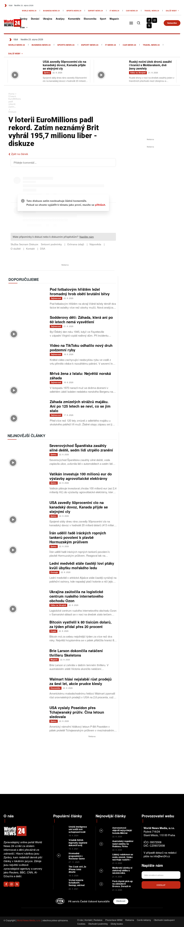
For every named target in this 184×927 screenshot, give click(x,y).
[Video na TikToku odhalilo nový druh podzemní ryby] (27, 355)
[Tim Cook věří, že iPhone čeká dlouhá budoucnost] (61, 868)
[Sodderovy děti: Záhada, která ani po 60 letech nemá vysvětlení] (27, 327)
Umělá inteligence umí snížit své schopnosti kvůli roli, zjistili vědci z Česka (78, 832)
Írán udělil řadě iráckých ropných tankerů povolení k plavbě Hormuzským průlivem (77, 537)
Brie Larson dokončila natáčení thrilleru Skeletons (76, 653)
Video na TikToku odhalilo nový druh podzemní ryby (81, 347)
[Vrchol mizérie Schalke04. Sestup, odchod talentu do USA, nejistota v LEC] (61, 882)
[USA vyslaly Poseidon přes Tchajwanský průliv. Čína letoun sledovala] (27, 717)
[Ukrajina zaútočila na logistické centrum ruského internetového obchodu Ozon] (27, 601)
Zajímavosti (56, 298)
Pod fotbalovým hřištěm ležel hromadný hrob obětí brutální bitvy (80, 291)
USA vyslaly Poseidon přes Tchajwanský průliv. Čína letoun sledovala (76, 712)
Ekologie (54, 572)
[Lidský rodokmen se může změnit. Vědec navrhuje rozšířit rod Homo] (104, 857)
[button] (138, 23)
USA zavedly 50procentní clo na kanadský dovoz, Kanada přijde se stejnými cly (64, 65)
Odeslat (161, 884)
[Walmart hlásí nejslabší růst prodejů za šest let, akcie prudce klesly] (27, 689)
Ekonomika (55, 688)
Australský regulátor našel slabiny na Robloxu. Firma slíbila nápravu (123, 844)
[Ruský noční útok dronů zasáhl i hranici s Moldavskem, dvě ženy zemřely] (111, 70)
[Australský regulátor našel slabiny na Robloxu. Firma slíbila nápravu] (104, 844)
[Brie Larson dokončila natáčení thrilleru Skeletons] (27, 660)
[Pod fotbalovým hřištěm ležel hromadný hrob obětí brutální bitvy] (27, 299)
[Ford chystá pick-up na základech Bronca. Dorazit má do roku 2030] (104, 884)
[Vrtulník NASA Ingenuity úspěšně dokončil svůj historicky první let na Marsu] (61, 842)
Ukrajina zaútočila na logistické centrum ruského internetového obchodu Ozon (76, 596)
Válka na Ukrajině (138, 72)
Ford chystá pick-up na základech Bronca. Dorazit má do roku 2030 (122, 885)
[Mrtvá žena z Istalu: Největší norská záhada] (27, 383)
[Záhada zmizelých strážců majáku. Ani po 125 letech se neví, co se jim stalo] (27, 411)
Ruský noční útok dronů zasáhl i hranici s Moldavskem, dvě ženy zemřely (150, 65)
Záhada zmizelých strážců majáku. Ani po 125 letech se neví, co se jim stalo (80, 406)
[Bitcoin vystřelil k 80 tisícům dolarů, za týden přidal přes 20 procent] (27, 632)
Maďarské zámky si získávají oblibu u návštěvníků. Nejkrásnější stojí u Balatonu (122, 873)
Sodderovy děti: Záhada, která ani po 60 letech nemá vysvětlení (81, 319)
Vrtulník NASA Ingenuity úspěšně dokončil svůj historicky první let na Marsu (78, 845)
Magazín (54, 659)
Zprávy (47, 72)
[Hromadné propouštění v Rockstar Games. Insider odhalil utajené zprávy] (61, 855)
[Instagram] (154, 20)
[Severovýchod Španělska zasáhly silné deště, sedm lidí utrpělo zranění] (27, 455)
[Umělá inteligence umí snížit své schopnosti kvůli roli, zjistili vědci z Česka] (61, 828)
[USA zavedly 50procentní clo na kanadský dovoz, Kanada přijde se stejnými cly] (25, 70)
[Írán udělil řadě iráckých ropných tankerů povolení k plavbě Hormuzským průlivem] (27, 543)
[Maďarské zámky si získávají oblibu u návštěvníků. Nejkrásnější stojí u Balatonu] (104, 870)
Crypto (53, 631)
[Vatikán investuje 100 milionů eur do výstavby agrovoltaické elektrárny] (27, 484)
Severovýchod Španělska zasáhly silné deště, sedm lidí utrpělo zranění (81, 448)
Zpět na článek (19, 154)
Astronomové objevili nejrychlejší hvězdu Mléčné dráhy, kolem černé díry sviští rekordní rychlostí (122, 834)
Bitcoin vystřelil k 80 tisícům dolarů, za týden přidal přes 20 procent (80, 624)
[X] (149, 25)
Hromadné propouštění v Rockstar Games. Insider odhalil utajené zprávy (78, 858)
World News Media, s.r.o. (29, 920)
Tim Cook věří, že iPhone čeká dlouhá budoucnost (77, 870)
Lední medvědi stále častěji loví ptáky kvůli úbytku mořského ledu (81, 565)
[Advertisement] (150, 176)
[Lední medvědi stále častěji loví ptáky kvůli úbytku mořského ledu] (27, 573)
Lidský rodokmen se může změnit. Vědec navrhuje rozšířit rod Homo (122, 858)
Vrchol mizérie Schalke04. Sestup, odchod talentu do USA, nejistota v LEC (76, 885)
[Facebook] (149, 20)
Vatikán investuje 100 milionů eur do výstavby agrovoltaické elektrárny (80, 476)
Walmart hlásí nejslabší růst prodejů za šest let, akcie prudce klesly (80, 681)
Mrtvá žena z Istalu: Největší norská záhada (80, 375)
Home (11, 93)
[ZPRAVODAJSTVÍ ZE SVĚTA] (10, 23)
